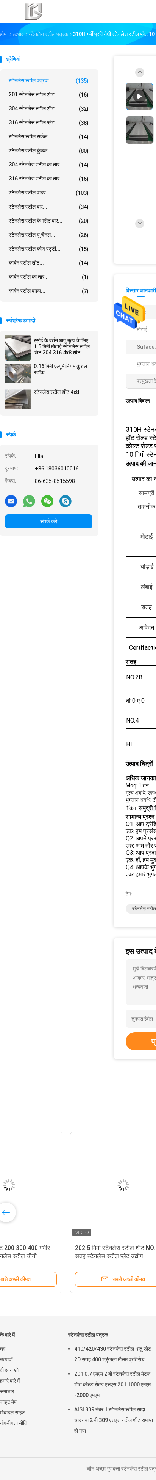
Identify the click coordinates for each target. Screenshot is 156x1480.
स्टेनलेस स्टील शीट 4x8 (56, 392)
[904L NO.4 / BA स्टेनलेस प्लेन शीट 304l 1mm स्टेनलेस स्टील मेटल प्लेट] (59, 1185)
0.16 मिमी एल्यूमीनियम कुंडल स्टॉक (60, 369)
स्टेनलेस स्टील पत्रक (88, 1335)
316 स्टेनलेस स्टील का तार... (49, 179)
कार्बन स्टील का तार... (49, 277)
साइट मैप (8, 1402)
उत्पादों (6, 1359)
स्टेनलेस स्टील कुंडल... (49, 150)
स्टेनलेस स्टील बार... (49, 207)
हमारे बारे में (10, 1381)
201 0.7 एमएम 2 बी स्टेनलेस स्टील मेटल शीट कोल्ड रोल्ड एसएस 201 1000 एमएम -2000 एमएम (112, 1384)
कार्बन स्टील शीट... (49, 263)
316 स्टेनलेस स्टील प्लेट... (49, 122)
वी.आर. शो (9, 1370)
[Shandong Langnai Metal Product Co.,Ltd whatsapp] (29, 501)
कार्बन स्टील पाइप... (49, 291)
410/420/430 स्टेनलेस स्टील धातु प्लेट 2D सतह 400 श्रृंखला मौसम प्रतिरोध (112, 1354)
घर (2, 1349)
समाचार (7, 1391)
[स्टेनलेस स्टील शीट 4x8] (18, 399)
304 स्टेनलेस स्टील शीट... (49, 108)
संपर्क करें (48, 521)
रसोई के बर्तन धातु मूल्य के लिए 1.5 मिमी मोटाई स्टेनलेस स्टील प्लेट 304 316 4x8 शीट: (62, 346)
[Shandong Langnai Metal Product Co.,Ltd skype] (65, 501)
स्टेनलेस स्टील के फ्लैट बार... (49, 221)
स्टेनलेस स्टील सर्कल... (49, 136)
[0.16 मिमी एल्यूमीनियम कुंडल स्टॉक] (18, 373)
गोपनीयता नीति (13, 1423)
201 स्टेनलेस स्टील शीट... (49, 94)
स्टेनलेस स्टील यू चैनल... (49, 235)
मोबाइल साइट (12, 1412)
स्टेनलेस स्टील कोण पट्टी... (49, 249)
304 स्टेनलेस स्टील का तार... (49, 164)
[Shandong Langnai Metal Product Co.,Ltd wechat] (47, 501)
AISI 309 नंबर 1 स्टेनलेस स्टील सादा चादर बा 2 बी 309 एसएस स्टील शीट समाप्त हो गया (113, 1420)
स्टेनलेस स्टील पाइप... (49, 193)
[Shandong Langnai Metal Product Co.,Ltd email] (11, 501)
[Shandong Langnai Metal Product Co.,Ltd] (33, 11)
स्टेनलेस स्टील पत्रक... (49, 80)
